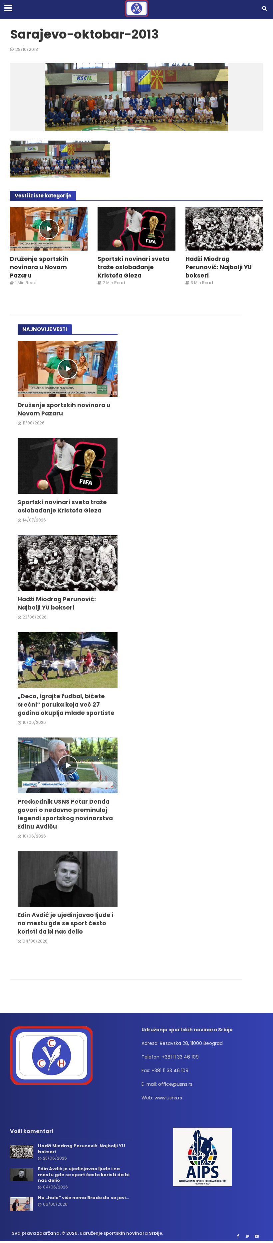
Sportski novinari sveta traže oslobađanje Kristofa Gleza (133, 267)
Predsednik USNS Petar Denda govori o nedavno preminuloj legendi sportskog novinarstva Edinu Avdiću (65, 814)
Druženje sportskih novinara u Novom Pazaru (39, 267)
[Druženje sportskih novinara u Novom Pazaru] (49, 228)
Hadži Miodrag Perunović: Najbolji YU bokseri (218, 267)
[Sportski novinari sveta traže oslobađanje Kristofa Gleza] (136, 228)
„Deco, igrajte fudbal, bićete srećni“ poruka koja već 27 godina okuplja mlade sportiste (66, 704)
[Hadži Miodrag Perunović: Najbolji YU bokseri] (224, 228)
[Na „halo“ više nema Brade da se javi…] (21, 1203)
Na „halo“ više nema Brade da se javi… (83, 1198)
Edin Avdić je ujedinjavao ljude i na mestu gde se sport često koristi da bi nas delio (66, 923)
